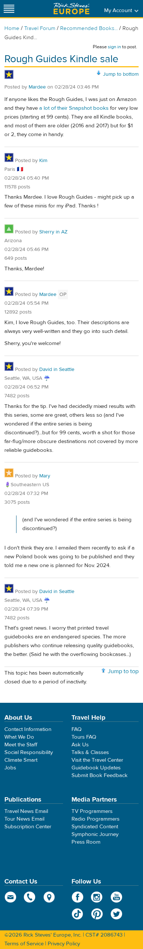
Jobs (10, 767)
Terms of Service (24, 943)
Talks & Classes (90, 752)
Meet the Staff (20, 744)
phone (30, 897)
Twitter (116, 914)
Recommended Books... (89, 28)
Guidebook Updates (96, 767)
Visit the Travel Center (97, 760)
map (49, 897)
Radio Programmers (96, 818)
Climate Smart (20, 760)
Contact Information (27, 729)
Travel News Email (26, 811)
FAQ (76, 729)
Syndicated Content (95, 826)
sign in (114, 47)
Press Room (86, 842)
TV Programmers (92, 811)
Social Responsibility (28, 752)
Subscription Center (27, 826)
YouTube (116, 897)
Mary (44, 476)
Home (11, 28)
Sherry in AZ (53, 232)
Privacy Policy (64, 943)
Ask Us (80, 744)
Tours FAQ (84, 737)
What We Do (19, 737)
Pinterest (97, 914)
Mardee (38, 87)
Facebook (78, 897)
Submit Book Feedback (100, 775)
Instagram (97, 897)
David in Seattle (56, 369)
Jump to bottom (121, 74)
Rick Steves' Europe (71, 8)
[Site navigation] (9, 8)
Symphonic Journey (95, 834)
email (10, 897)
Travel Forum (39, 28)
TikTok (78, 914)
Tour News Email (24, 818)
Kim (43, 160)
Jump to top (123, 671)
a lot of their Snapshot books (74, 108)
